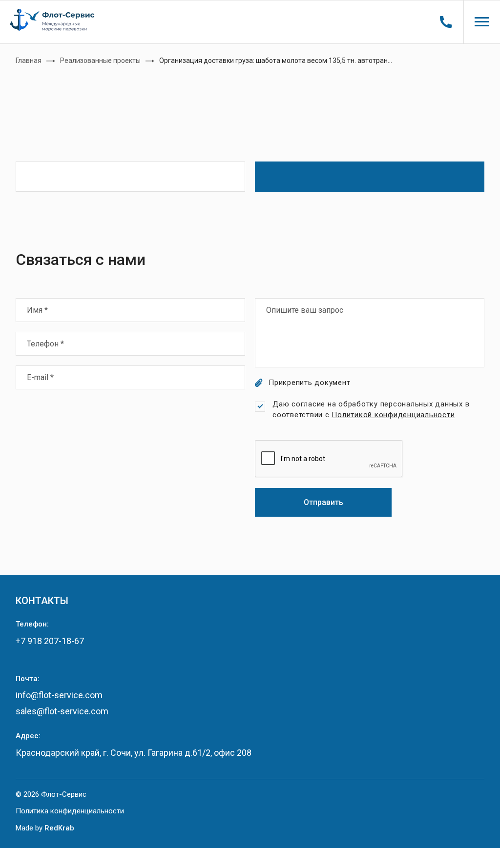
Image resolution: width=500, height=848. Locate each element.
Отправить (323, 502)
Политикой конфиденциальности (393, 414)
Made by (45, 828)
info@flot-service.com (59, 695)
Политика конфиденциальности (70, 811)
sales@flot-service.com (62, 711)
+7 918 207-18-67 (50, 641)
